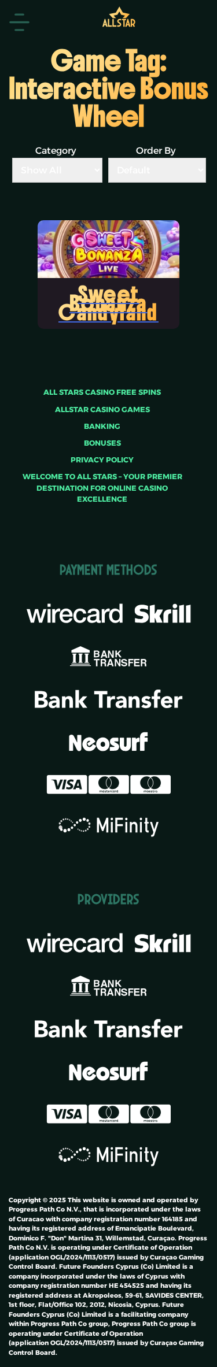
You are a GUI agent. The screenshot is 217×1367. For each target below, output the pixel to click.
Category (55, 150)
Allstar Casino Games (102, 409)
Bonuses (102, 443)
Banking (102, 426)
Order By (156, 150)
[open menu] (19, 22)
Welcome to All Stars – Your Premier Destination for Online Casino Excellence (102, 487)
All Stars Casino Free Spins (102, 392)
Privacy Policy (102, 459)
